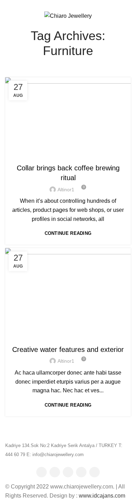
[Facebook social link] (56, 4)
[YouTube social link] (81, 472)
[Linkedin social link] (80, 4)
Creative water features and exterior (68, 349)
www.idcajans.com (102, 496)
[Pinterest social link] (72, 4)
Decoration (68, 335)
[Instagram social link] (68, 472)
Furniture (68, 154)
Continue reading (68, 233)
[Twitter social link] (64, 4)
